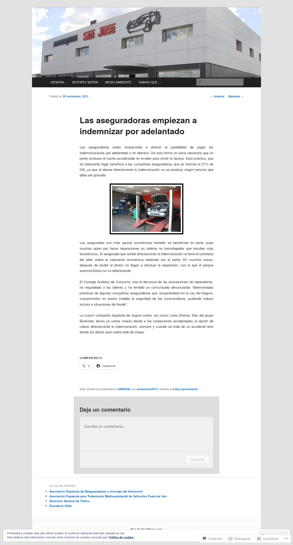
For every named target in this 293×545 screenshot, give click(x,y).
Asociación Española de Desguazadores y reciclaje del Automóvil (96, 491)
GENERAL (58, 82)
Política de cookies (121, 537)
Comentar (197, 459)
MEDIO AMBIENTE (118, 82)
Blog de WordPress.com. (146, 529)
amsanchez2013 (147, 389)
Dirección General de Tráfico (69, 501)
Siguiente (236, 96)
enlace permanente (185, 389)
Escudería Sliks (60, 506)
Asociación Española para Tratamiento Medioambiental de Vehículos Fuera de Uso (108, 496)
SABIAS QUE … (150, 82)
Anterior (217, 96)
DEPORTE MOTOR (85, 82)
